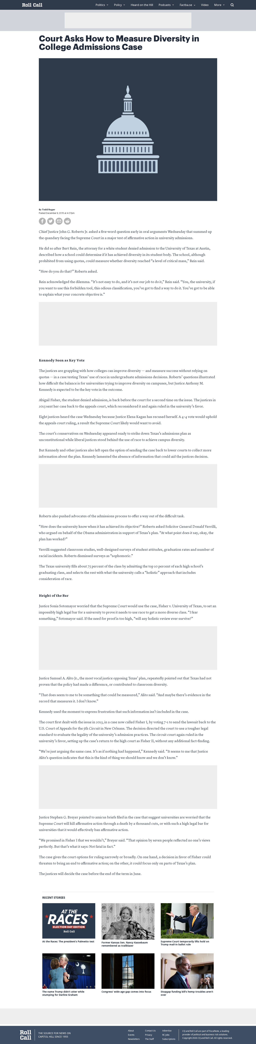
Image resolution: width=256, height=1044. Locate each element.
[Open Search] (232, 5)
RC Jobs (165, 1034)
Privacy (148, 1034)
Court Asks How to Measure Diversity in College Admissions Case (119, 43)
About (131, 1030)
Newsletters (134, 1039)
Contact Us (150, 1030)
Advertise (167, 1030)
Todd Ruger (48, 210)
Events (131, 1034)
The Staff (149, 1039)
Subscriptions (168, 1039)
